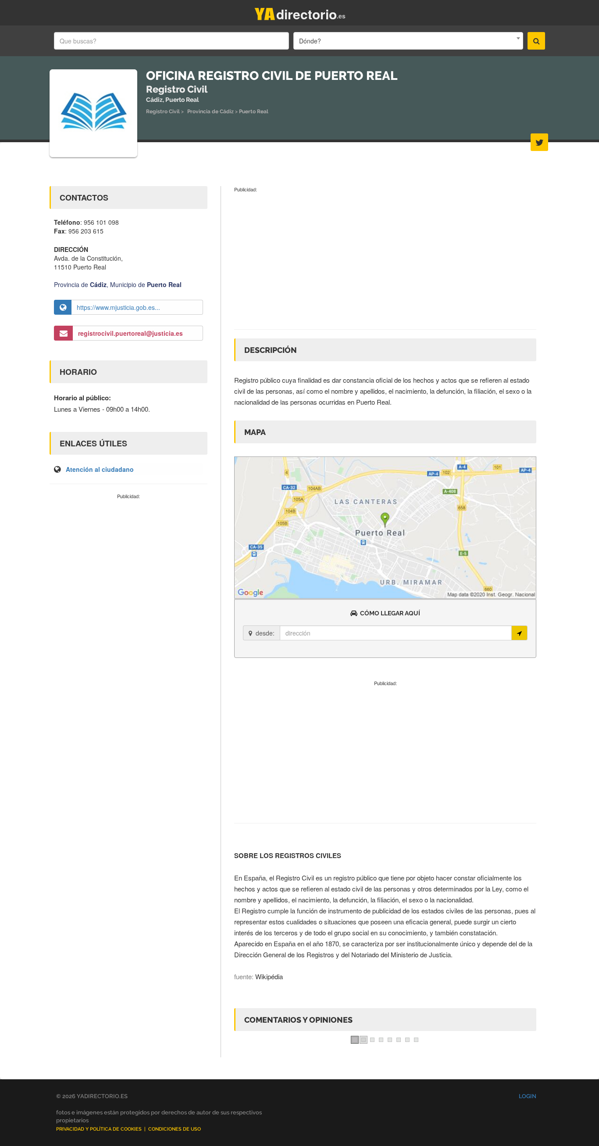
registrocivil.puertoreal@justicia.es (130, 333)
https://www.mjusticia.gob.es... (118, 307)
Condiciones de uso (174, 1129)
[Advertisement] (128, 565)
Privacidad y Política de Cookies (99, 1129)
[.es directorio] (264, 12)
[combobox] (408, 41)
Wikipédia (269, 976)
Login (527, 1096)
